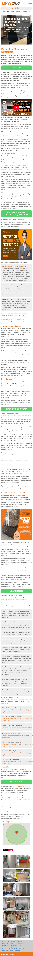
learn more (16, 591)
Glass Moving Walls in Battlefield (11, 950)
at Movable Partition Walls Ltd (19, 786)
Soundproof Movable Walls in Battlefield (13, 948)
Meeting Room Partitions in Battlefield (12, 943)
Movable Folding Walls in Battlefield (12, 947)
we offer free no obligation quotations (16, 214)
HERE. (3, 347)
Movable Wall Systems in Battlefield (12, 941)
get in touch (16, 68)
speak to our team (16, 409)
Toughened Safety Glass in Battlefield (13, 266)
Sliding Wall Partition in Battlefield (11, 945)
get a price (16, 782)
